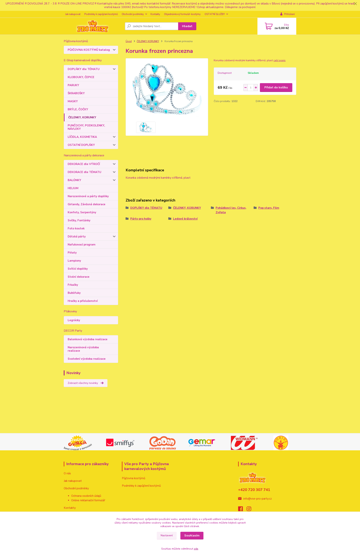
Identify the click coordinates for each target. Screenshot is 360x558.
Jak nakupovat (72, 14)
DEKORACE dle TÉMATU (84, 172)
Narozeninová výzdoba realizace (83, 349)
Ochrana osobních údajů (86, 496)
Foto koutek (76, 228)
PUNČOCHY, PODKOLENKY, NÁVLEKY (86, 127)
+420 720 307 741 (254, 489)
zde (196, 549)
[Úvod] (93, 26)
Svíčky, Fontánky (79, 220)
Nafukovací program (81, 244)
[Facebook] (242, 510)
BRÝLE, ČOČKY (78, 109)
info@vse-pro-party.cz (257, 499)
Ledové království (185, 219)
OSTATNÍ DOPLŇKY (81, 145)
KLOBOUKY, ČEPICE (81, 77)
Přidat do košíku (276, 87)
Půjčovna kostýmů (133, 478)
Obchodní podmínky (133, 14)
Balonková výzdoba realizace (87, 339)
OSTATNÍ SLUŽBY (215, 14)
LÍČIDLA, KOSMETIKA (82, 137)
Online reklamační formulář (88, 500)
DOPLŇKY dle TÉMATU (84, 69)
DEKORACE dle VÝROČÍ (84, 164)
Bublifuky (74, 293)
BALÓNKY (74, 180)
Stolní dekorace (78, 277)
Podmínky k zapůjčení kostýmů (101, 14)
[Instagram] (251, 510)
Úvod (129, 41)
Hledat (187, 26)
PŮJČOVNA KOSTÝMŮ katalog (89, 50)
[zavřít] (355, 4)
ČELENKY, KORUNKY (82, 117)
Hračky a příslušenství (83, 301)
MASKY (73, 101)
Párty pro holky (140, 219)
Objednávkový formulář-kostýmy (182, 14)
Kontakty (155, 14)
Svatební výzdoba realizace (87, 359)
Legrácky (74, 320)
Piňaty (72, 252)
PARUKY (73, 85)
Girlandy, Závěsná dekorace (86, 204)
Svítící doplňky (78, 269)
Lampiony (74, 261)
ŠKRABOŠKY (76, 93)
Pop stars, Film (268, 208)
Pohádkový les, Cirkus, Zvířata (231, 210)
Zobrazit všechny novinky (83, 383)
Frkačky (73, 285)
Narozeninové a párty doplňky (88, 196)
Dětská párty (77, 236)
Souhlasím (192, 535)
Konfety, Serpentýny (82, 212)
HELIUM (73, 188)
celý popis (280, 60)
